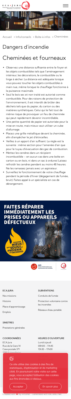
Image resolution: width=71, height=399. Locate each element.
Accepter (18, 386)
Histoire (7, 301)
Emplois (7, 312)
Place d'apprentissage (14, 306)
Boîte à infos (42, 37)
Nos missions (9, 295)
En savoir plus (50, 386)
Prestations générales (14, 327)
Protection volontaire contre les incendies (53, 303)
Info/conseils (23, 37)
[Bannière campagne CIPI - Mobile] (35, 236)
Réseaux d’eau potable (50, 309)
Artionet (26, 394)
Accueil (7, 37)
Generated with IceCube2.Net (47, 394)
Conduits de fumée (48, 295)
